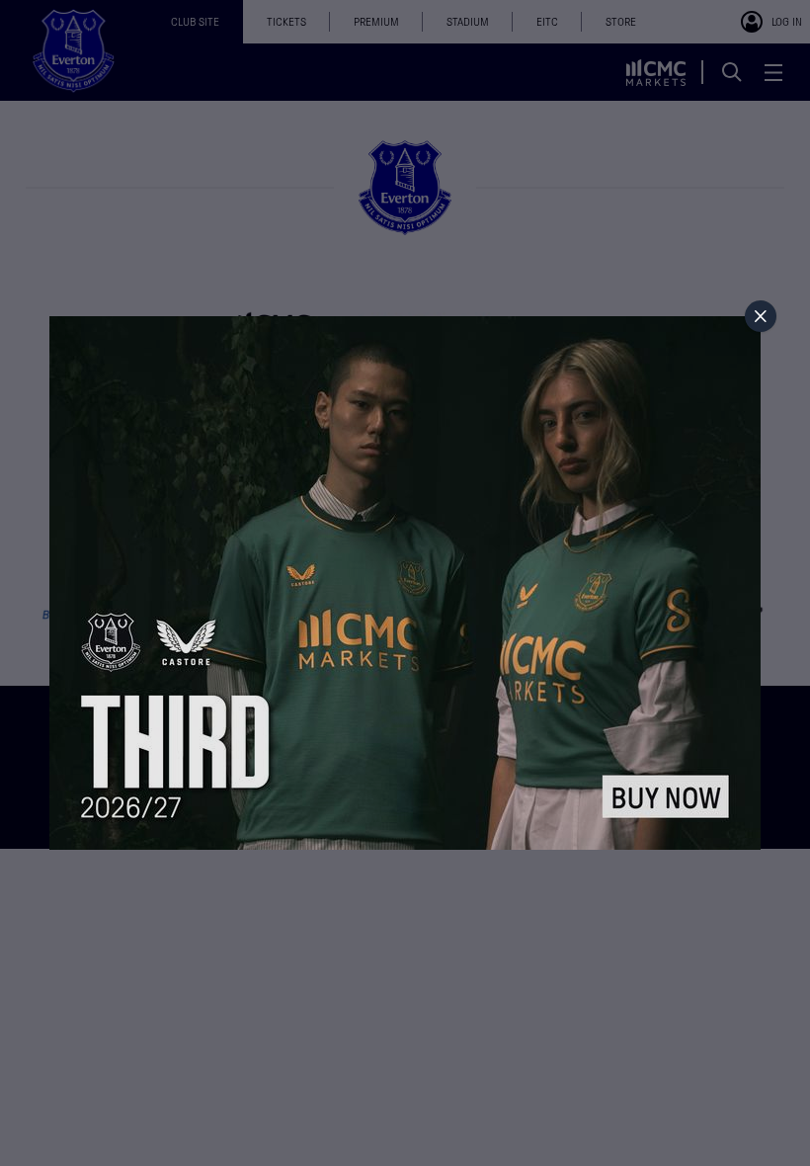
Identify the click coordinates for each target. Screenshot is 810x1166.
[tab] (761, 316)
